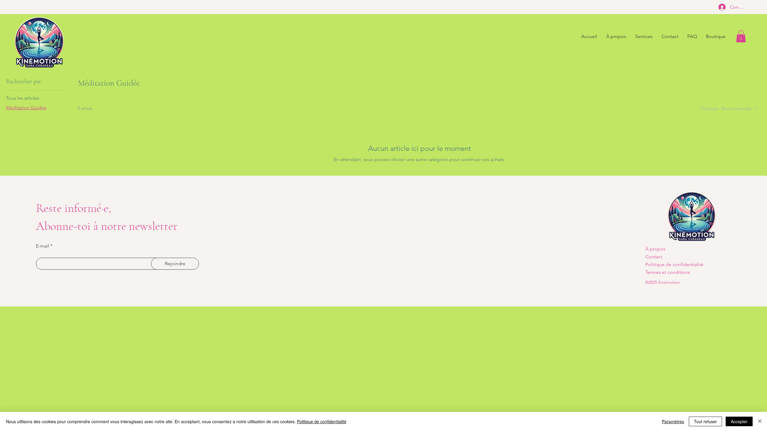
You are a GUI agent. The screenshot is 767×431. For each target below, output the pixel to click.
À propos (655, 249)
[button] (741, 36)
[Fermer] (759, 421)
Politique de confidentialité (321, 421)
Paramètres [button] (673, 421)
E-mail (42, 246)
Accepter (739, 421)
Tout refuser (705, 421)
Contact (653, 256)
